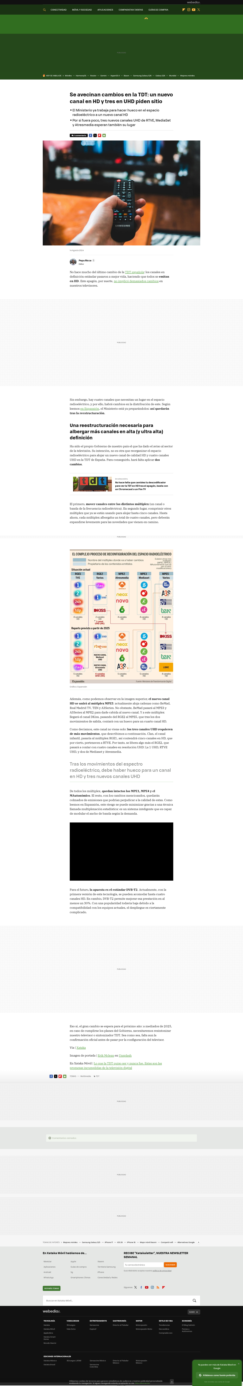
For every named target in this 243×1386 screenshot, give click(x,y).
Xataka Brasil (49, 1364)
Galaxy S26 (160, 75)
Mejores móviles (187, 75)
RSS (158, 1287)
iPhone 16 (131, 1242)
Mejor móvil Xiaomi (148, 1242)
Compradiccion (165, 1332)
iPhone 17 (109, 1242)
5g (72, 1272)
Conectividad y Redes (108, 1277)
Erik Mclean (106, 1055)
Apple (73, 1261)
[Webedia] (193, 2)
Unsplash (125, 1055)
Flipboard (183, 9)
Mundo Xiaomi (50, 1343)
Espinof (93, 1329)
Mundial (172, 75)
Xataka (81, 1048)
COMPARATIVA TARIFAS (131, 9)
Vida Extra (71, 1329)
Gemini (103, 75)
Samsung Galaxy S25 (91, 1242)
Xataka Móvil (49, 1329)
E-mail (104, 135)
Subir (192, 1312)
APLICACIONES (105, 9)
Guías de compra (78, 1266)
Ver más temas (51, 1288)
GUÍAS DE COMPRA (158, 9)
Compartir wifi (167, 1242)
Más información (142, 1383)
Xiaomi (101, 1261)
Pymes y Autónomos (187, 1330)
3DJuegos (71, 1325)
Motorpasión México (141, 1361)
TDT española (134, 272)
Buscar (194, 1300)
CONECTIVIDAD (59, 9)
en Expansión (89, 409)
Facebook (90, 135)
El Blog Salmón (188, 1325)
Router (93, 75)
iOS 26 (120, 1242)
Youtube (193, 9)
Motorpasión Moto (144, 1329)
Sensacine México (98, 1360)
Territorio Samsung (107, 1266)
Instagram (188, 9)
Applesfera (48, 1332)
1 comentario (80, 135)
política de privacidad (162, 1270)
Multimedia (85, 1076)
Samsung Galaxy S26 (142, 75)
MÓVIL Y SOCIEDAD (82, 9)
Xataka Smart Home (50, 1337)
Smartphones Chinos (80, 1277)
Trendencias (164, 1325)
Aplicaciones (50, 1266)
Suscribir (170, 1264)
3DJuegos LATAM (74, 1360)
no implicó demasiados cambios (136, 281)
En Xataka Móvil (121, 479)
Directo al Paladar (121, 1325)
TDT (97, 1076)
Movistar (48, 1261)
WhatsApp (49, 1277)
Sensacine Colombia (94, 1365)
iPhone (101, 1272)
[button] (86, 260)
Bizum (126, 75)
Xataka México (50, 1360)
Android (47, 1272)
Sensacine (94, 1325)
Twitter (198, 9)
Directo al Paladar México (121, 1361)
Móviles (68, 75)
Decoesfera (164, 1329)
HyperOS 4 (115, 75)
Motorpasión (141, 1325)
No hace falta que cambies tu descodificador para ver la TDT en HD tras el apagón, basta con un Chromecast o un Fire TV (141, 486)
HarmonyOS (81, 75)
